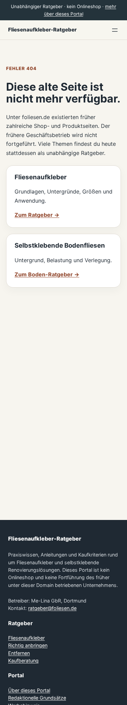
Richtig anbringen (27, 645)
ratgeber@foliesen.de (52, 608)
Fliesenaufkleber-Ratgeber (42, 29)
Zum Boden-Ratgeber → (47, 274)
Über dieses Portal (29, 690)
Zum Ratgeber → (37, 214)
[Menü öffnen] (115, 30)
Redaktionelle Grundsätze (37, 698)
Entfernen (19, 653)
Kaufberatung (23, 660)
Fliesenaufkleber (26, 638)
